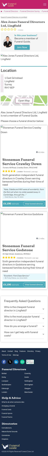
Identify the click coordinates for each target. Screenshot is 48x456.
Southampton (6, 384)
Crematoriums (7, 428)
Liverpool (5, 381)
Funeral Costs (6, 409)
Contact (10, 351)
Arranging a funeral (8, 406)
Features (22, 351)
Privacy (37, 351)
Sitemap (16, 355)
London (4, 392)
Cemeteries (6, 435)
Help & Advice (11, 397)
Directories (9, 423)
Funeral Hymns (7, 413)
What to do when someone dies (13, 402)
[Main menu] (44, 4)
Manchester (28, 392)
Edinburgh (5, 388)
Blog (16, 351)
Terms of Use (6, 355)
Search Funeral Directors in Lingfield (14, 17)
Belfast (4, 373)
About (4, 351)
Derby (4, 377)
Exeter (26, 377)
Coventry (27, 373)
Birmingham (28, 384)
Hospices (5, 439)
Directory (30, 351)
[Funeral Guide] (1, 11)
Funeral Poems (7, 417)
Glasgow (27, 388)
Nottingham (28, 381)
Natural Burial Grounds (9, 431)
